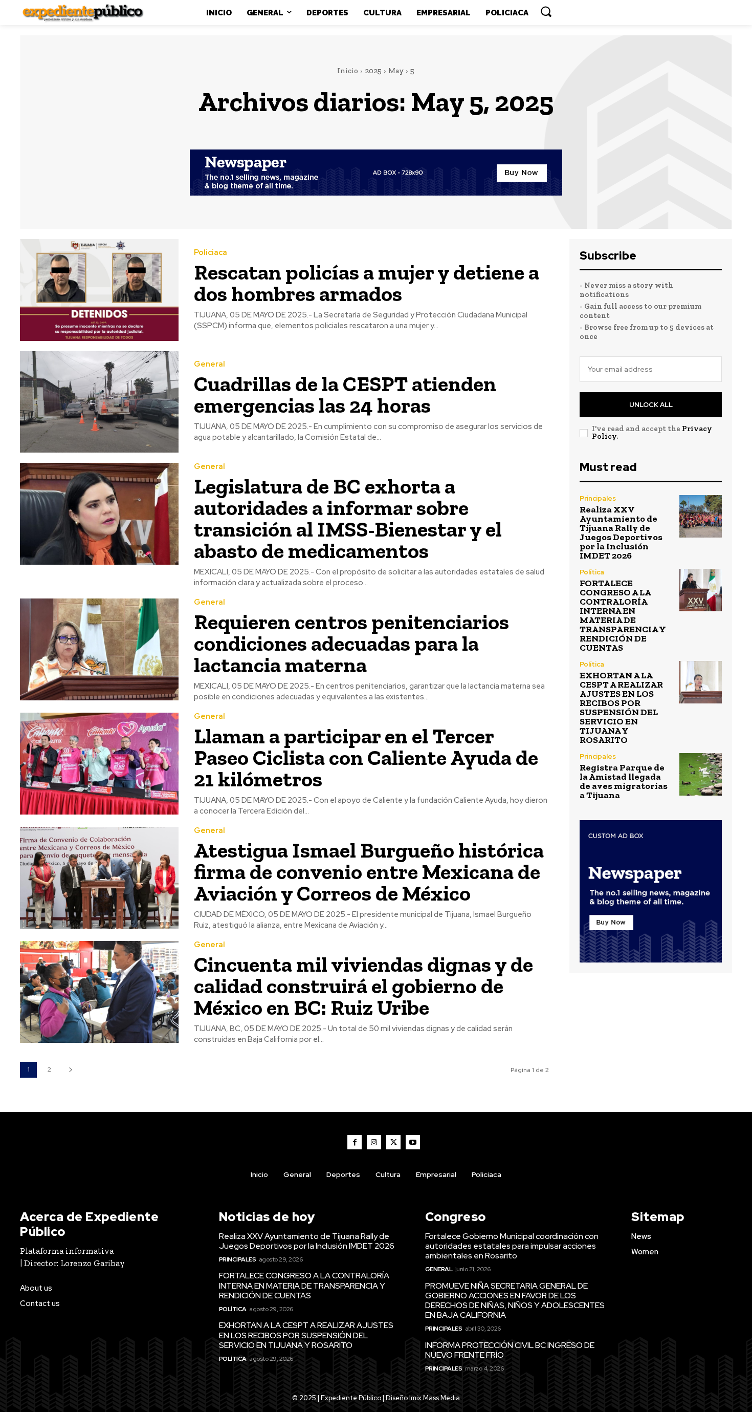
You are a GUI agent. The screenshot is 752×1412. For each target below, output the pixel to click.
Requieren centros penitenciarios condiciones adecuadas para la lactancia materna (351, 643)
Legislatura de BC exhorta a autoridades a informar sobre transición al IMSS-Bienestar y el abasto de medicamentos (348, 518)
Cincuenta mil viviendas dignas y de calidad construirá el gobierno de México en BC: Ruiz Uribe (363, 985)
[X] (393, 1142)
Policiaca (210, 252)
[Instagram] (374, 1142)
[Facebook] (354, 1142)
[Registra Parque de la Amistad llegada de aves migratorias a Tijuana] (700, 774)
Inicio (347, 70)
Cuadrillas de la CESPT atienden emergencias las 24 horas (345, 394)
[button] (546, 11)
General (209, 364)
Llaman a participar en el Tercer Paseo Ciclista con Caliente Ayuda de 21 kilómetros (366, 757)
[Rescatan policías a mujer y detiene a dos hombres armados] (99, 290)
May (396, 70)
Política (592, 572)
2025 (373, 70)
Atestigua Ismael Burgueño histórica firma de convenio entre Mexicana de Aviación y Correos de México (369, 871)
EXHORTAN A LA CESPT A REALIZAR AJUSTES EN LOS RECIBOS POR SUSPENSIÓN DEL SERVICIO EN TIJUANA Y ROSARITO (621, 707)
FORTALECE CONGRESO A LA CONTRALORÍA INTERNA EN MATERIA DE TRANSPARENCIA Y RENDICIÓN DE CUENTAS (623, 615)
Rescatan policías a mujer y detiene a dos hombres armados (366, 283)
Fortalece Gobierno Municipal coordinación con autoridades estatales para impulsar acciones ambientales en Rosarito (512, 1246)
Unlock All (651, 404)
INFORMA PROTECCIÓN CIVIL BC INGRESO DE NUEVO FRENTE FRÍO (509, 1350)
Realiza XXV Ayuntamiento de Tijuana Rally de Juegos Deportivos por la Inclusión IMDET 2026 (621, 532)
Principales (598, 498)
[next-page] (70, 1070)
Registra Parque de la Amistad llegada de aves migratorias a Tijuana (624, 781)
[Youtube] (413, 1142)
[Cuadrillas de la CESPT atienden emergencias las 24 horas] (99, 402)
